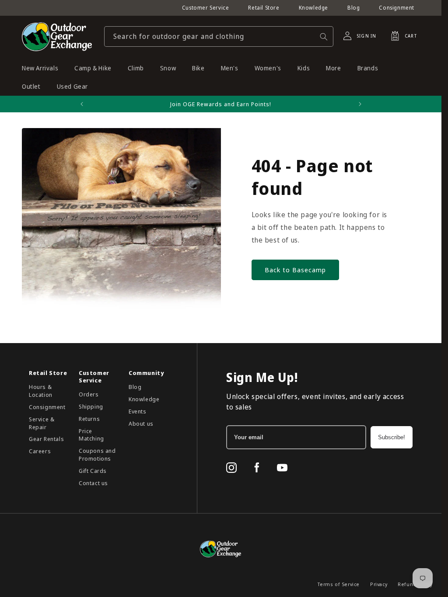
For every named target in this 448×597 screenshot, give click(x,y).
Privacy (378, 584)
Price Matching (91, 435)
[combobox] (219, 36)
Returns (89, 419)
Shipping (91, 406)
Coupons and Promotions (97, 454)
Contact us (93, 483)
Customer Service (205, 7)
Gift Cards (93, 471)
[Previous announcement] (81, 104)
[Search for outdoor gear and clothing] (323, 36)
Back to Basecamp (295, 269)
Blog (353, 7)
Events (138, 411)
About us (141, 423)
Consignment (396, 7)
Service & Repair (41, 423)
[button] (401, 35)
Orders (89, 394)
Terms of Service (339, 584)
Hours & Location (40, 391)
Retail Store (263, 7)
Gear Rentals (46, 439)
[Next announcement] (360, 104)
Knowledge (313, 7)
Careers (40, 451)
